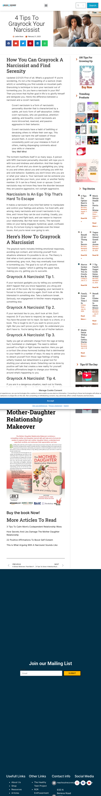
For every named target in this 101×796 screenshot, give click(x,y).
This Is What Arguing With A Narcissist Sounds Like (32, 545)
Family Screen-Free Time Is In (84, 298)
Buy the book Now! (23, 512)
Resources (16, 789)
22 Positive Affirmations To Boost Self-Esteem (30, 540)
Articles (15, 793)
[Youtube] (89, 783)
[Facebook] (83, 783)
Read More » (86, 285)
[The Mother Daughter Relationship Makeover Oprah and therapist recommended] (86, 181)
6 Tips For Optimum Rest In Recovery (85, 200)
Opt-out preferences (39, 406)
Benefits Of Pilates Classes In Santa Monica (96, 300)
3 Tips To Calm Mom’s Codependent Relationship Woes (34, 526)
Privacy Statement (55, 406)
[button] (46, 5)
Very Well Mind (19, 151)
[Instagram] (77, 783)
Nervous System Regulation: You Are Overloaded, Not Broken (86, 270)
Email (23, 670)
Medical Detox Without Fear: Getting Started (85, 336)
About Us (16, 782)
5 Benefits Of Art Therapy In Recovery (85, 238)
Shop (14, 785)
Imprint (66, 406)
